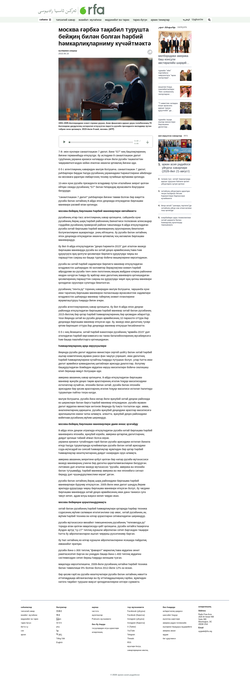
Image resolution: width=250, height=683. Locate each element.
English (59, 642)
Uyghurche (197, 19)
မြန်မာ (58, 619)
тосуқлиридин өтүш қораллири (105, 628)
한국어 (59, 623)
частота (95, 611)
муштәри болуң (134, 646)
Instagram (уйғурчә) (135, 619)
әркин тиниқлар (160, 19)
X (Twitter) (131, 627)
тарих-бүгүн (140, 19)
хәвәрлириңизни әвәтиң (137, 650)
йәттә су (24, 627)
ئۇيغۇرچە (186, 19)
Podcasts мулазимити (101, 619)
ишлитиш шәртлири (171, 619)
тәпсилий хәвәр (65, 19)
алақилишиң (97, 632)
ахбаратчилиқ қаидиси (172, 611)
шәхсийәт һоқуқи (170, 615)
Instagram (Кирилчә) (136, 623)
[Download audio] (147, 142)
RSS (129, 642)
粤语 (58, 615)
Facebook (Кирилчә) (136, 615)
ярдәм (165, 635)
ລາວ (58, 627)
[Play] (65, 142)
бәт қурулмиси (169, 638)
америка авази (169, 631)
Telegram (131, 635)
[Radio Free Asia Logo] (71, 9)
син (22, 631)
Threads (130, 638)
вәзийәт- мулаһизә (90, 19)
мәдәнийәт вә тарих (117, 19)
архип (23, 635)
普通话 (59, 611)
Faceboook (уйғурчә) (136, 611)
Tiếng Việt (60, 638)
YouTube (131, 631)
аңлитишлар (97, 615)
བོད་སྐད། (59, 635)
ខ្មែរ (57, 631)
